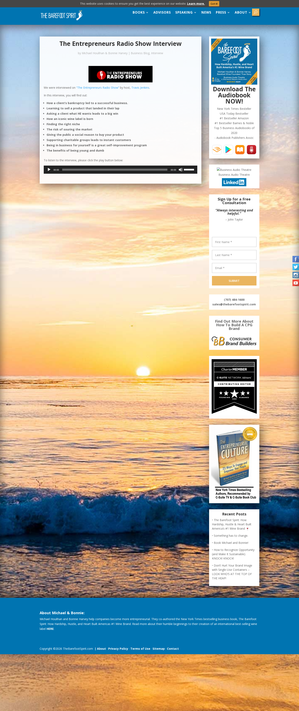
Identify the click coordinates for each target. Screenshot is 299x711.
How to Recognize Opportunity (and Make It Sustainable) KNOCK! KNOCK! (233, 554)
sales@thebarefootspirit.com (234, 304)
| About (99, 649)
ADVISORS (162, 12)
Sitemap (159, 649)
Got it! (214, 3)
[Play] (49, 170)
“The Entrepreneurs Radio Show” (97, 87)
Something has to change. (231, 536)
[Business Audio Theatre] (234, 170)
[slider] (189, 169)
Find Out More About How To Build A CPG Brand (234, 325)
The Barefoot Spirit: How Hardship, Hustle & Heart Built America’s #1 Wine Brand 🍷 (231, 524)
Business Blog (140, 53)
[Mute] (181, 170)
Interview (157, 53)
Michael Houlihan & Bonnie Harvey (105, 53)
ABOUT (241, 12)
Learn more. (196, 3)
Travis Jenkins (140, 87)
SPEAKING (184, 12)
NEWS (206, 12)
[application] (120, 170)
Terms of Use (140, 649)
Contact (173, 649)
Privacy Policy (118, 649)
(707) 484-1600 (234, 300)
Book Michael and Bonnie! (231, 543)
